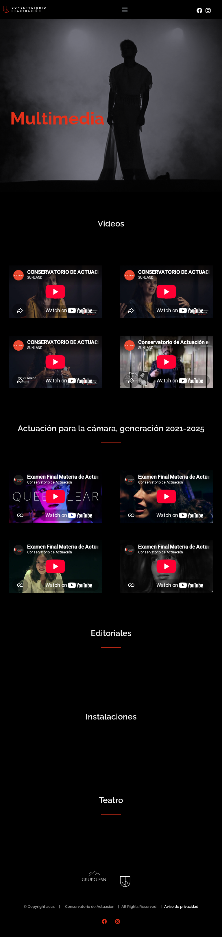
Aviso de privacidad (181, 906)
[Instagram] (117, 921)
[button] (125, 9)
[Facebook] (104, 921)
